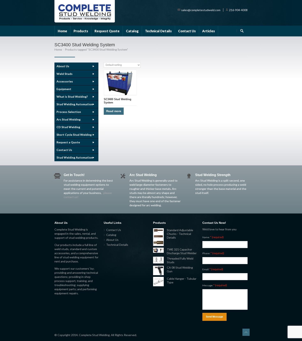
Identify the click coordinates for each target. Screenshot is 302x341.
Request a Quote (68, 142)
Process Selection (68, 112)
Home (62, 31)
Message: (214, 285)
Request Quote (107, 31)
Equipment (63, 89)
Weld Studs (64, 73)
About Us (62, 66)
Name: (213, 237)
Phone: (213, 253)
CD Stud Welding (68, 127)
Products (81, 31)
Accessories (64, 81)
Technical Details (158, 31)
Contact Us (187, 31)
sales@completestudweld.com (200, 10)
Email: (212, 269)
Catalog (132, 31)
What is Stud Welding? (72, 96)
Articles (208, 31)
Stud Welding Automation (74, 104)
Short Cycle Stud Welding (74, 134)
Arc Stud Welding (68, 119)
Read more (113, 111)
